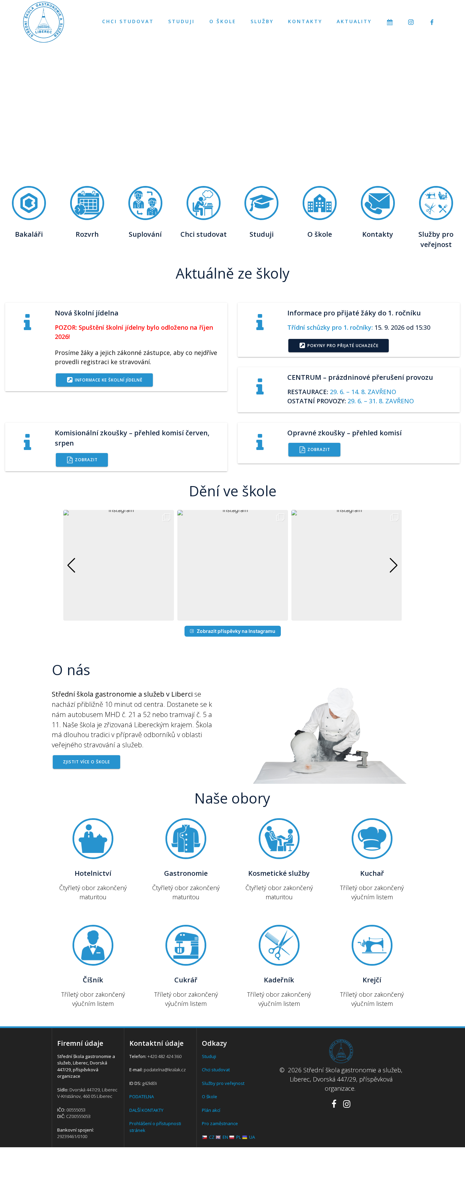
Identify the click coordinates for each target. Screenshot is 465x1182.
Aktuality (354, 21)
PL (238, 1137)
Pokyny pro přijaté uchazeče (343, 345)
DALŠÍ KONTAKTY (146, 1110)
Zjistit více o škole (86, 761)
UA (252, 1137)
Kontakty (305, 21)
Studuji (181, 21)
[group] (118, 565)
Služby (262, 21)
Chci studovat (128, 21)
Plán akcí (211, 1110)
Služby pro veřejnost (223, 1083)
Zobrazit (86, 459)
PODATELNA (141, 1096)
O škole (222, 21)
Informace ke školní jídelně (109, 380)
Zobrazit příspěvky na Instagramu (236, 631)
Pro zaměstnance (220, 1123)
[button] (232, 616)
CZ (211, 1137)
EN (225, 1137)
